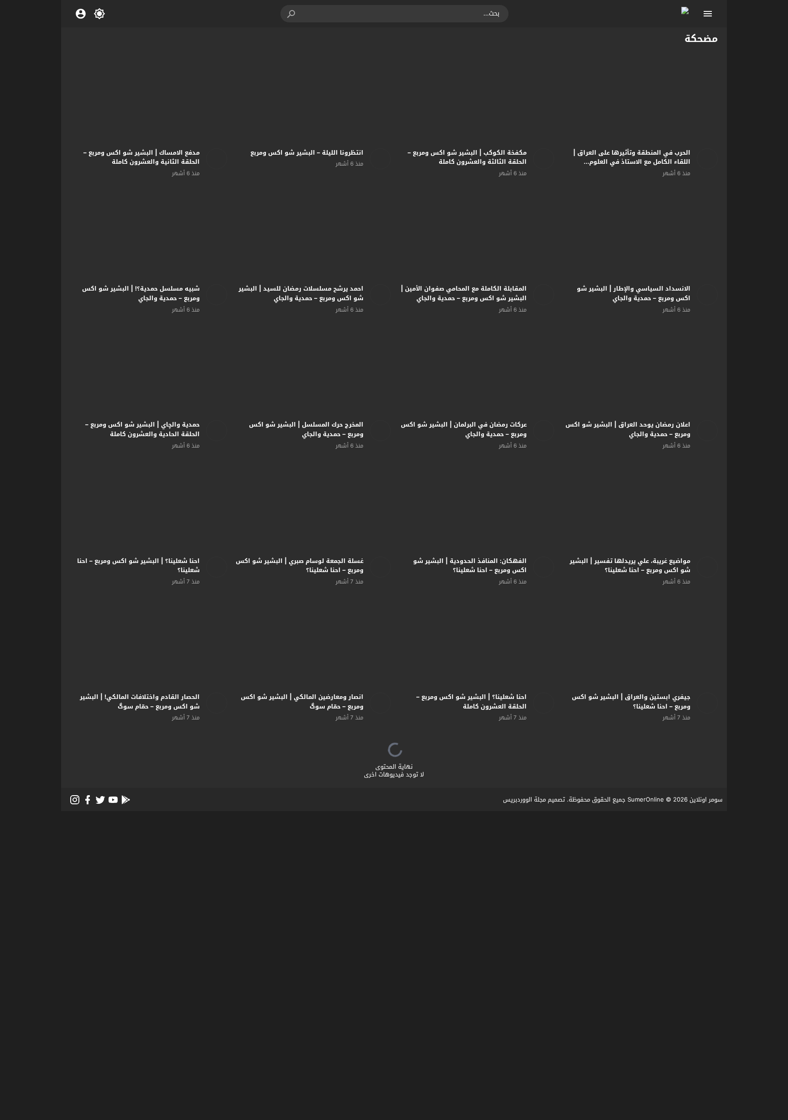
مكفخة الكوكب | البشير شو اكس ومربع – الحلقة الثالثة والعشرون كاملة (467, 157)
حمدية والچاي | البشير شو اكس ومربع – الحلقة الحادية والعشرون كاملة (142, 429)
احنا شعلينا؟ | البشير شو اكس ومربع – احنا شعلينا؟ (138, 565)
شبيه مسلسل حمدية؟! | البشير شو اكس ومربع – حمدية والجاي (141, 293)
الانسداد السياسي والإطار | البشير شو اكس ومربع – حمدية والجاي (633, 293)
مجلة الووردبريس (524, 799)
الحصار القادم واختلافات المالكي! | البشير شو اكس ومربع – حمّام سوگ (140, 701)
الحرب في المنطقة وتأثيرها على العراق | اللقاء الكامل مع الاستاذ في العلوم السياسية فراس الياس (631, 162)
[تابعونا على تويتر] (100, 799)
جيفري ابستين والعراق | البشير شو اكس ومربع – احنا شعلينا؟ (631, 701)
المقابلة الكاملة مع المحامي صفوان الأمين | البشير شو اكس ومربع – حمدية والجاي (464, 293)
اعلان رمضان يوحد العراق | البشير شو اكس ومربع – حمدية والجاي (627, 429)
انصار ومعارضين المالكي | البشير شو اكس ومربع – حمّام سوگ (302, 701)
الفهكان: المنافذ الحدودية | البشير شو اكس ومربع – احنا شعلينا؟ (470, 565)
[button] (291, 13)
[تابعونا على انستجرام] (74, 799)
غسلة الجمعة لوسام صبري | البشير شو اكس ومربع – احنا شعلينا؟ (299, 565)
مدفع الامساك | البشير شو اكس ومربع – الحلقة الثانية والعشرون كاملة (141, 157)
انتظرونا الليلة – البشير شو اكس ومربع (306, 152)
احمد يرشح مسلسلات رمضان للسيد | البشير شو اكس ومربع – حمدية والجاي (300, 293)
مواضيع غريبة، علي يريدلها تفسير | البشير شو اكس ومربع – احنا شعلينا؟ (630, 565)
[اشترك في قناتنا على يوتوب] (113, 799)
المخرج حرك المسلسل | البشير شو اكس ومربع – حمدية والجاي (306, 429)
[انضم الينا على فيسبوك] (87, 799)
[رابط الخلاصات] (125, 799)
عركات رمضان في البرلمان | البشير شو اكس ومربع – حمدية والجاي (464, 429)
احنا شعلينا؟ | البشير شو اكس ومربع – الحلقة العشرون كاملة (471, 701)
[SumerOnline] (704, 158)
